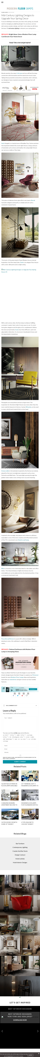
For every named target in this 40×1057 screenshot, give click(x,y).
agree (30, 1055)
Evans (17, 329)
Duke (21, 262)
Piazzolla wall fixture (7, 639)
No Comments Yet (11, 705)
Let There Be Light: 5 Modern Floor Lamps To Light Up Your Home (29, 785)
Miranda (28, 407)
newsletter (13, 679)
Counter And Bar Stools (20, 851)
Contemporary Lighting (20, 847)
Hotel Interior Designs (20, 862)
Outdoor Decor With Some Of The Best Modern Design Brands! (9, 824)
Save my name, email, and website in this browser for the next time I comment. (19, 758)
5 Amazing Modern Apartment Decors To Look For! (9, 805)
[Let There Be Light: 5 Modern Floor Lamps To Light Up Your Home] (30, 775)
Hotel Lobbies (20, 859)
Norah (33, 200)
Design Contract (20, 855)
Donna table (5, 471)
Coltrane (19, 73)
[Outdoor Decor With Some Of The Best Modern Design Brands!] (10, 814)
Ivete (3, 143)
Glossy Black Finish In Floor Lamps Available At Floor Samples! (9, 785)
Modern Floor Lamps (17, 677)
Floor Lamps (4, 12)
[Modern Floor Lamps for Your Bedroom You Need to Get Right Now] (30, 794)
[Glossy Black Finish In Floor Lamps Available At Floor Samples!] (10, 775)
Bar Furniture (20, 843)
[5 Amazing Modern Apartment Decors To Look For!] (10, 794)
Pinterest (35, 675)
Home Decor (11, 12)
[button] (38, 1031)
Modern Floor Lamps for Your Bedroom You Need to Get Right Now (29, 805)
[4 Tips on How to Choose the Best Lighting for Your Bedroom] (30, 814)
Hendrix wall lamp (23, 540)
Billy (2, 568)
